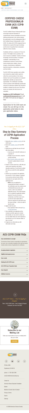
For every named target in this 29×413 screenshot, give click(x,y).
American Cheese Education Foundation (12, 383)
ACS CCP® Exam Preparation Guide (9, 266)
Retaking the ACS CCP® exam (7, 262)
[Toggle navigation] (26, 3)
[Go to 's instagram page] (24, 361)
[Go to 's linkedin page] (18, 361)
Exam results (4, 258)
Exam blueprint (4, 270)
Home (2, 8)
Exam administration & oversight (8, 239)
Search (5, 395)
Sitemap (6, 398)
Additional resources (5, 274)
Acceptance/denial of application (8, 250)
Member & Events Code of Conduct (11, 389)
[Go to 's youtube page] (12, 361)
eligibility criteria (14, 145)
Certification (8, 8)
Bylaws (5, 386)
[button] (14, 294)
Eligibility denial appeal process (8, 254)
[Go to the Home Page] (8, 4)
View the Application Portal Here (14, 115)
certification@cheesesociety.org (12, 96)
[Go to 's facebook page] (6, 361)
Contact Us (6, 380)
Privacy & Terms (8, 392)
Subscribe (14, 341)
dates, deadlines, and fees (16, 141)
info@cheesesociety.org (13, 376)
